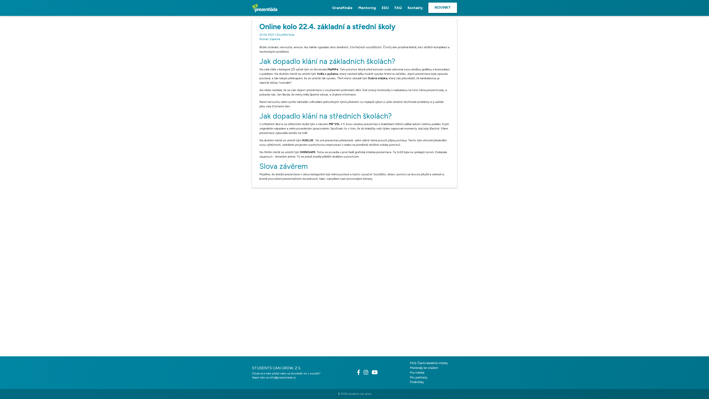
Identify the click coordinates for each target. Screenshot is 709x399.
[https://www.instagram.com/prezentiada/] (367, 373)
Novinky (443, 7)
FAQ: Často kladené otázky (429, 363)
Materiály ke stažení (424, 368)
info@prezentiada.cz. (283, 377)
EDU (385, 8)
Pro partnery (418, 377)
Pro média (417, 372)
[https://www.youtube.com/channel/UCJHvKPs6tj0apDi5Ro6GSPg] (376, 373)
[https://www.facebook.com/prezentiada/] (360, 373)
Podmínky (417, 382)
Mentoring (367, 8)
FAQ (398, 8)
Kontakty (415, 8)
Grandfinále (342, 8)
